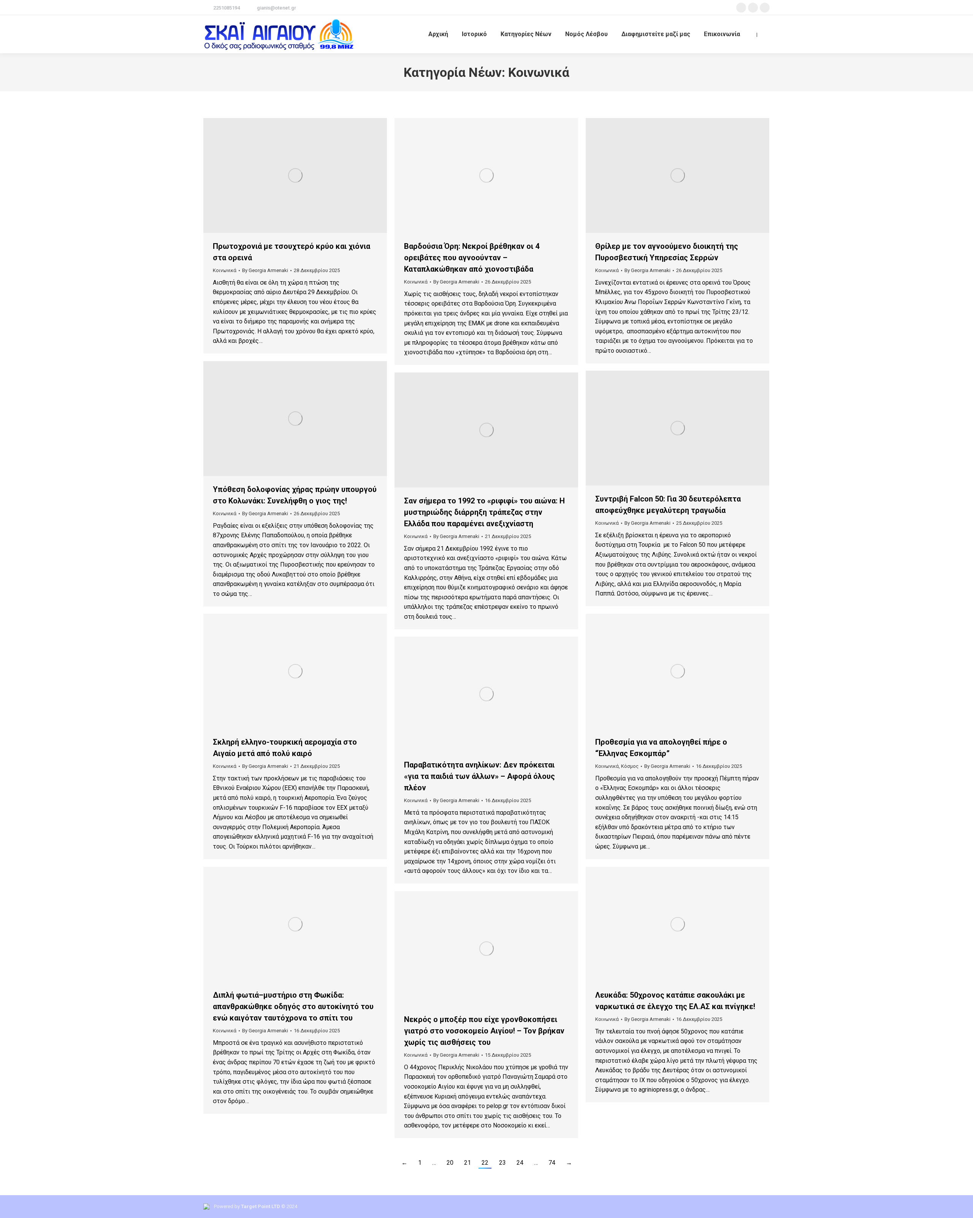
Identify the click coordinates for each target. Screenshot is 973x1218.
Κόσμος (630, 766)
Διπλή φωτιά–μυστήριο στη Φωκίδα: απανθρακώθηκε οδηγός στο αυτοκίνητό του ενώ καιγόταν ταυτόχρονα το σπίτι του (293, 1006)
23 (502, 1162)
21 (467, 1162)
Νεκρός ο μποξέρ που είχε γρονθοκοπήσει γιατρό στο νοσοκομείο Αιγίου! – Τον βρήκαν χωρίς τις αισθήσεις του (484, 1031)
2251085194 (226, 8)
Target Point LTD (260, 1206)
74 (551, 1162)
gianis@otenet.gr (276, 8)
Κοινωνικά (224, 270)
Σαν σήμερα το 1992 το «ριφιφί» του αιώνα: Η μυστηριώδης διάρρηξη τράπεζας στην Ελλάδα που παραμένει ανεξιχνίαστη (484, 512)
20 (450, 1162)
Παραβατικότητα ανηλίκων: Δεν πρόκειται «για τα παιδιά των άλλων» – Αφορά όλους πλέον (479, 776)
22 (485, 1162)
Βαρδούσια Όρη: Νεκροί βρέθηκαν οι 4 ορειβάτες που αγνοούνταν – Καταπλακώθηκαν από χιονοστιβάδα (471, 258)
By (265, 270)
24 (520, 1162)
